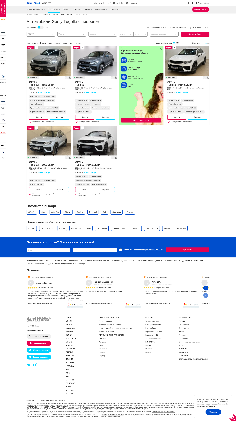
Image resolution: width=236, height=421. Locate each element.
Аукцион (102, 342)
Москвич (70, 380)
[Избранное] (189, 3)
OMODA (69, 352)
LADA (68, 318)
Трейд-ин (182, 335)
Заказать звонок (201, 9)
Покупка (102, 338)
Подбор (102, 356)
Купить (39, 117)
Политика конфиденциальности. (163, 412)
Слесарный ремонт (153, 325)
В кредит (59, 117)
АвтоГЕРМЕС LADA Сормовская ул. (42, 277)
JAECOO (70, 356)
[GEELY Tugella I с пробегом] (95, 61)
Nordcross (70, 328)
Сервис (148, 352)
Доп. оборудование (153, 338)
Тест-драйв (183, 338)
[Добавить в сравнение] (69, 77)
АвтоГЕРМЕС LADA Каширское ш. (157, 277)
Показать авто (195, 34)
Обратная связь (131, 3)
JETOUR (69, 345)
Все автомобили (105, 321)
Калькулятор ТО (151, 335)
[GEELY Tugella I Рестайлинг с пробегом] (49, 61)
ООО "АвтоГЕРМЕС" (43, 401)
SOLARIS (70, 362)
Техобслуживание (152, 321)
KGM (68, 373)
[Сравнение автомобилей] (193, 3)
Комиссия (103, 349)
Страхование (184, 325)
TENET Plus (71, 338)
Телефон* (76, 246)
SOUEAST (70, 383)
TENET (69, 335)
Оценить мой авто (141, 120)
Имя (28, 246)
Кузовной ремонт (152, 328)
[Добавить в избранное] (66, 77)
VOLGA (69, 321)
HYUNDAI (70, 366)
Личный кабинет (40, 343)
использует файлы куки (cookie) (113, 415)
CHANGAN (70, 349)
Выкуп (101, 345)
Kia (67, 369)
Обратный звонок (40, 350)
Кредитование (184, 328)
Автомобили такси (106, 332)
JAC (67, 376)
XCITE (68, 387)
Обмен (102, 352)
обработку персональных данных (148, 250)
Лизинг (181, 332)
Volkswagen (71, 390)
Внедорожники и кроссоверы (110, 325)
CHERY (69, 342)
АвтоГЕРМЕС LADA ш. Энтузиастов (100, 277)
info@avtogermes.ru (35, 330)
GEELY (41, 83)
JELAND (69, 359)
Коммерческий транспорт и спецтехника (115, 328)
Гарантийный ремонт (153, 332)
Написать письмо (40, 357)
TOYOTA (69, 394)
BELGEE (69, 331)
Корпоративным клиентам (189, 342)
